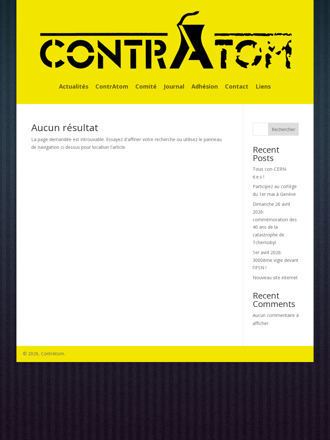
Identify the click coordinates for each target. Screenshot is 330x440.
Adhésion (204, 87)
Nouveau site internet (275, 277)
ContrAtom (111, 87)
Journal (174, 87)
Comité (146, 87)
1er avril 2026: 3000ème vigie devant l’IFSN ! (275, 260)
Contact (236, 87)
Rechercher (283, 129)
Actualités (73, 87)
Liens (263, 87)
